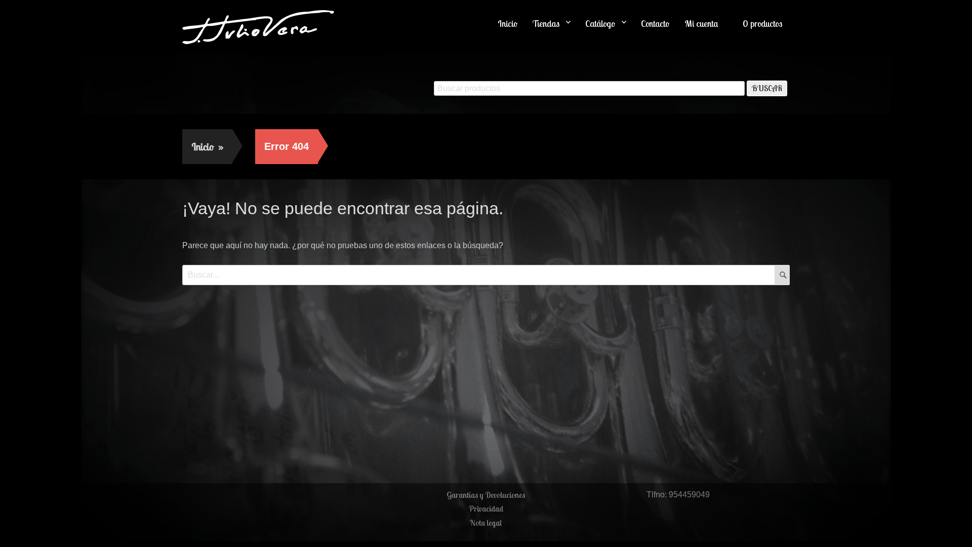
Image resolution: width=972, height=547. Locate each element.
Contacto (655, 23)
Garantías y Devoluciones (486, 495)
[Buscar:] (486, 274)
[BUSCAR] (782, 275)
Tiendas (546, 23)
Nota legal (486, 523)
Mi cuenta (701, 23)
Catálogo (600, 23)
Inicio (507, 23)
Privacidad (486, 508)
